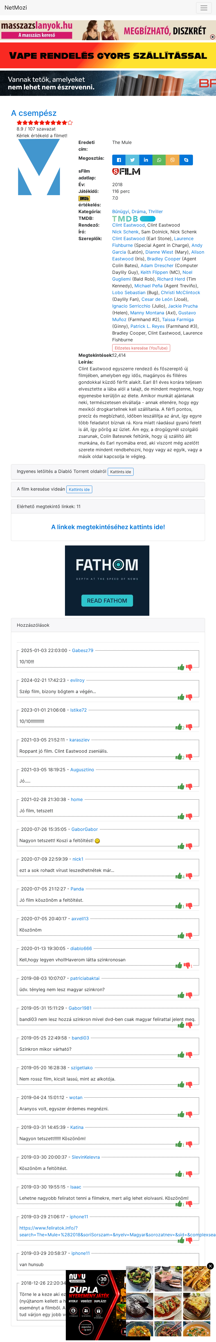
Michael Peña (148, 285)
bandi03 (80, 1038)
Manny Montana (147, 312)
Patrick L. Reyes (147, 326)
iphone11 (79, 1216)
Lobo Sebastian (128, 292)
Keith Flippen (154, 272)
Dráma (139, 211)
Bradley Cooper (164, 258)
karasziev (79, 740)
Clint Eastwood (128, 225)
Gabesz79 (82, 650)
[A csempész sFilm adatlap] (126, 171)
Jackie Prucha (183, 306)
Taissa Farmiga (178, 319)
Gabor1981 (80, 1008)
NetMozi (15, 7)
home (77, 799)
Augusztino (82, 769)
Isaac (75, 1187)
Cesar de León (156, 299)
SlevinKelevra (86, 1157)
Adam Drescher (157, 265)
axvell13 (80, 918)
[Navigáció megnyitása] (204, 7)
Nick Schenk (125, 231)
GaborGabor (84, 829)
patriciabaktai (85, 978)
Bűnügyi (120, 211)
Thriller (155, 211)
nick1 (78, 859)
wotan (75, 1097)
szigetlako (82, 1067)
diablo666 (81, 948)
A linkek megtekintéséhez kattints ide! (108, 527)
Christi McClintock (180, 292)
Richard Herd (171, 279)
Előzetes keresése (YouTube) (141, 348)
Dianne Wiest (159, 252)
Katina (77, 1127)
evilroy (77, 680)
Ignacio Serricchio (131, 306)
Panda (77, 889)
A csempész (34, 113)
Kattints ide (79, 489)
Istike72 (78, 710)
